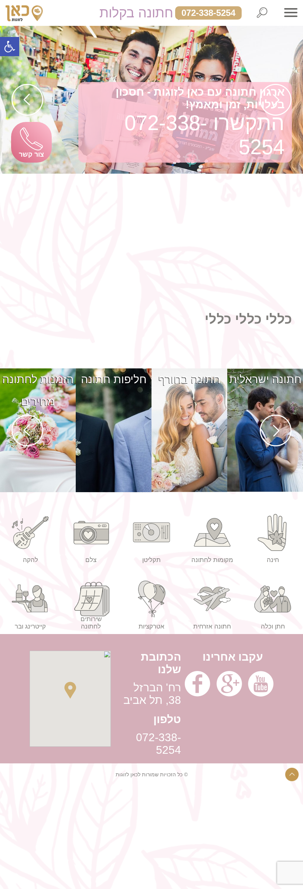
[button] (9, 46)
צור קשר (31, 154)
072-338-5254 (208, 13)
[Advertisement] (151, 225)
